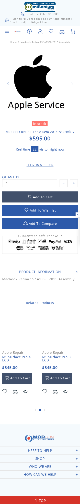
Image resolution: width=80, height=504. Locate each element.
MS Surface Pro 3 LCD (56, 358)
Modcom (17, 31)
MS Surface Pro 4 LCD (16, 358)
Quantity (10, 177)
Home (13, 42)
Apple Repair (13, 352)
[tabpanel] (20, 359)
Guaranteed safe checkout (40, 236)
